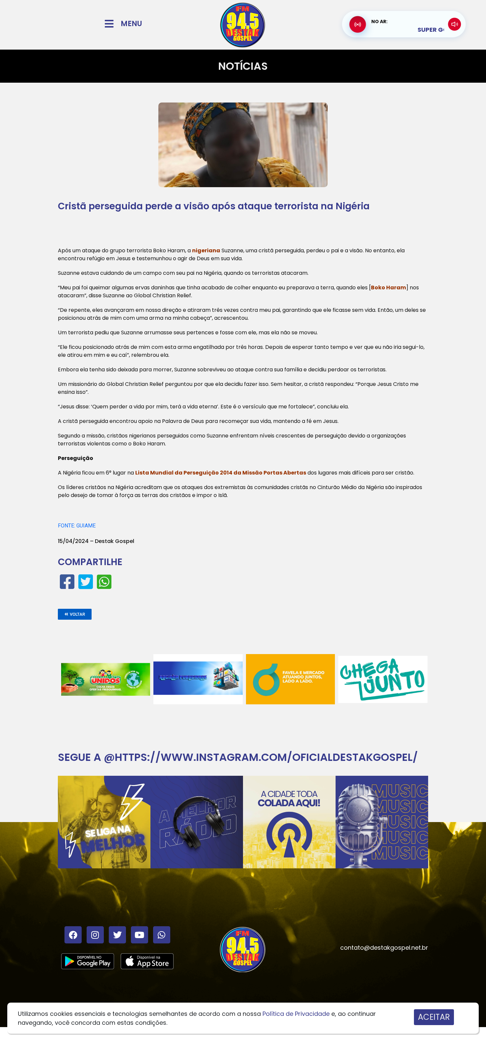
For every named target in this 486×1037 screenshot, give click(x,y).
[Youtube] (139, 934)
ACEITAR (434, 1017)
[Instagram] (95, 934)
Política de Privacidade (296, 1014)
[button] (75, 614)
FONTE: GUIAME (77, 525)
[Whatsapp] (161, 934)
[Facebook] (73, 934)
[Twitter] (117, 934)
